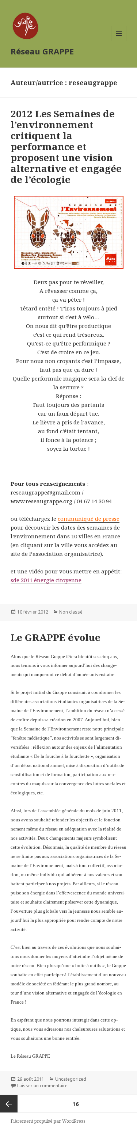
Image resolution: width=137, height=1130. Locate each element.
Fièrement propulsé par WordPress (48, 1121)
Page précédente (9, 1103)
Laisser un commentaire (42, 1086)
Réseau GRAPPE (42, 51)
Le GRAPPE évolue (55, 637)
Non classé (71, 612)
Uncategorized (70, 1079)
